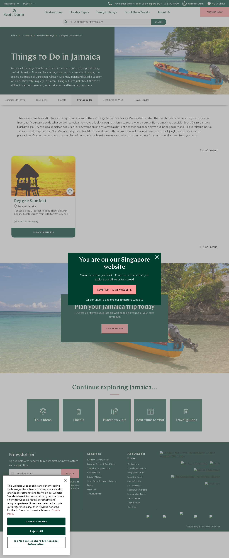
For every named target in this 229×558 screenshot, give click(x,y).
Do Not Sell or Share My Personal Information (36, 542)
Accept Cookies (36, 521)
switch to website (114, 289)
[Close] (65, 480)
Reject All (36, 531)
